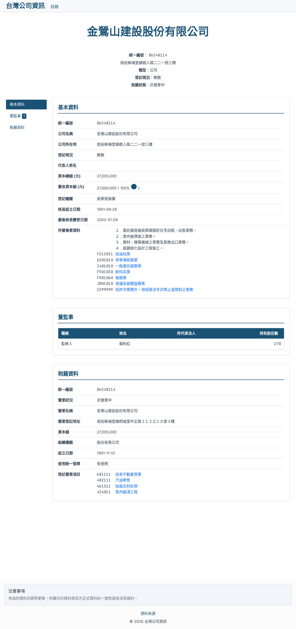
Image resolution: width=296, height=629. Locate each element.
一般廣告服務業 (128, 266)
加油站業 (122, 254)
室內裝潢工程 (126, 492)
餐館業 (120, 277)
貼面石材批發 (126, 486)
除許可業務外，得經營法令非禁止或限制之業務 (154, 289)
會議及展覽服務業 (130, 283)
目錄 (54, 6)
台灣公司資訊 (25, 6)
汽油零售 (122, 480)
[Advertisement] (148, 544)
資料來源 (148, 613)
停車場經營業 (126, 260)
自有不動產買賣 (128, 474)
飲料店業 (122, 271)
